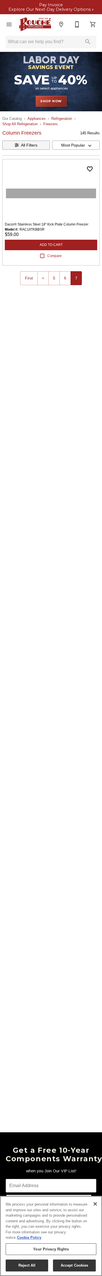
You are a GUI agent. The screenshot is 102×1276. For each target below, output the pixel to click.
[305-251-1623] (77, 24)
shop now (51, 101)
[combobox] (76, 145)
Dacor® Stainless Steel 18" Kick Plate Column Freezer (46, 224)
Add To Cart (51, 245)
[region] (51, 1236)
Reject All (26, 1265)
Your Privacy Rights (51, 1249)
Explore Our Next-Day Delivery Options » (51, 9)
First (29, 278)
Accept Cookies (74, 1265)
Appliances (36, 118)
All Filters (29, 145)
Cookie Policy (29, 1237)
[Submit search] (88, 42)
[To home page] (35, 24)
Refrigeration (61, 118)
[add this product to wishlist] (90, 169)
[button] (9, 24)
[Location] (61, 24)
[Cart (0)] (93, 24)
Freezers (50, 124)
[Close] (95, 1204)
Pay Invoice (51, 5)
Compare (54, 256)
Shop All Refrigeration (20, 124)
